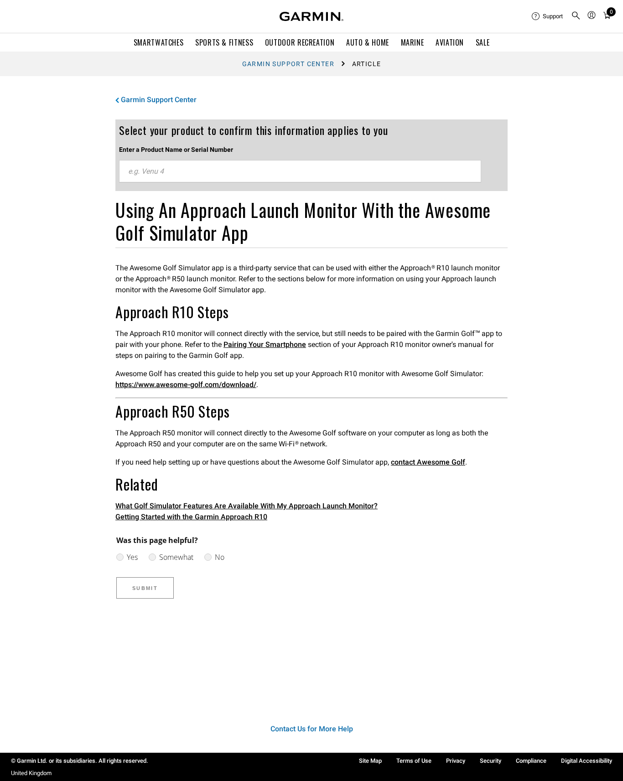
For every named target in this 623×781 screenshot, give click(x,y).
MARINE (412, 42)
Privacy (455, 760)
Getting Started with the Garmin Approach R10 (191, 516)
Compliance (531, 760)
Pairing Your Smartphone (264, 344)
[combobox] (300, 171)
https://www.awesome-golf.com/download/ (185, 384)
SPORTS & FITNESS (224, 42)
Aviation (450, 42)
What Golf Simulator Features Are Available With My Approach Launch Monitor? (246, 506)
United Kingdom (31, 773)
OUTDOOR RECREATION (300, 42)
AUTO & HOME (367, 42)
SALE (483, 42)
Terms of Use (413, 760)
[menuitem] (548, 16)
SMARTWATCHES (159, 42)
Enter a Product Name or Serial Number (176, 149)
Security (490, 760)
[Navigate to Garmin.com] (311, 16)
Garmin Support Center (288, 63)
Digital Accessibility (586, 760)
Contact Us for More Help (311, 728)
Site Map (370, 760)
